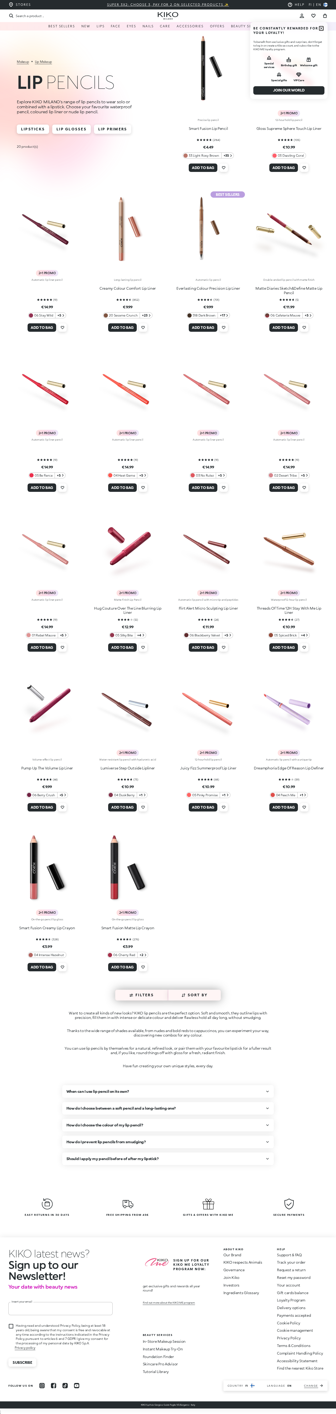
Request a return (291, 1270)
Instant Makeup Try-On (163, 1349)
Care (165, 26)
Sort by (198, 995)
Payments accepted (294, 1315)
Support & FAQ (289, 1255)
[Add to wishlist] (223, 168)
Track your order (291, 1262)
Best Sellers (61, 26)
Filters (144, 995)
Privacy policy (25, 1348)
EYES (131, 26)
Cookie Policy (288, 1323)
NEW (85, 26)
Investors (231, 1285)
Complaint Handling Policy (300, 1353)
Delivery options (291, 1307)
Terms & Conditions (293, 1345)
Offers (217, 26)
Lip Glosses (71, 129)
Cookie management (295, 1330)
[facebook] (53, 1385)
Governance (234, 1270)
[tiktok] (65, 1385)
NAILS (148, 26)
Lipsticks (33, 129)
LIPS (101, 26)
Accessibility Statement (297, 1361)
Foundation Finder (158, 1356)
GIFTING (280, 26)
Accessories (190, 26)
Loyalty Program (291, 1300)
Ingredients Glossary (241, 1292)
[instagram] (42, 1385)
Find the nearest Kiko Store (300, 1368)
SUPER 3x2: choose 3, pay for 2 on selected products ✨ (168, 5)
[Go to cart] (325, 15)
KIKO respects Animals (242, 1262)
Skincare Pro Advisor (160, 1364)
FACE (115, 26)
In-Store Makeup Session (164, 1341)
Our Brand (232, 1255)
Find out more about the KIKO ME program (169, 1302)
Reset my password (293, 1277)
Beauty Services (248, 26)
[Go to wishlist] (313, 15)
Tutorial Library (156, 1371)
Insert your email (22, 1301)
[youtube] (76, 1385)
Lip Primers (112, 129)
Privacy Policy (289, 1338)
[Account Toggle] (301, 15)
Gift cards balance (292, 1292)
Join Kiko (231, 1277)
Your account (288, 1285)
